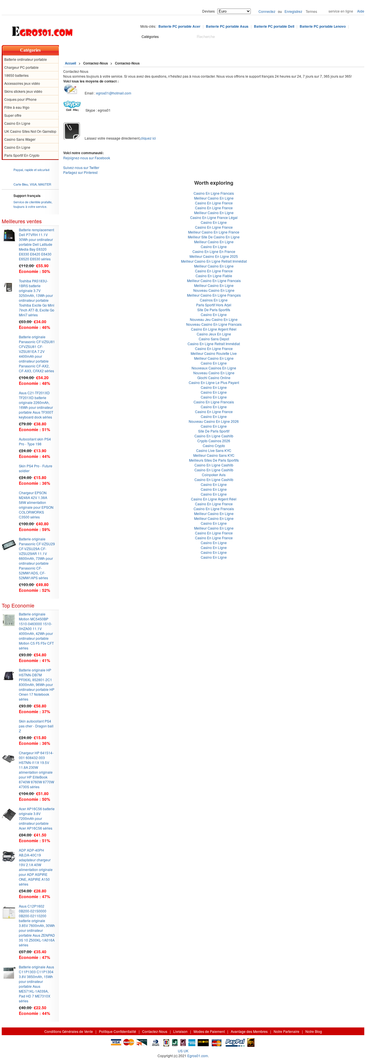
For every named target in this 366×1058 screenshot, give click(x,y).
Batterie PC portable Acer (179, 26)
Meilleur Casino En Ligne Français (214, 295)
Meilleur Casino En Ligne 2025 (214, 256)
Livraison (180, 1031)
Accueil (69, 50)
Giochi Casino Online (213, 377)
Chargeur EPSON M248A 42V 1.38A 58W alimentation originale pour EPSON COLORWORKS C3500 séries (36, 504)
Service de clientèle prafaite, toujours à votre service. (32, 204)
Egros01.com (197, 1055)
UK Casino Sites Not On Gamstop (30, 131)
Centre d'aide (95, 50)
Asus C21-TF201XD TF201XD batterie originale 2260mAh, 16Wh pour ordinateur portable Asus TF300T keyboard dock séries (36, 404)
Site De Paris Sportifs (213, 309)
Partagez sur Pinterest (80, 172)
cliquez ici (148, 138)
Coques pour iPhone (20, 99)
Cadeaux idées (158, 50)
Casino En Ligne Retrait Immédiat (214, 343)
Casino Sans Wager (19, 139)
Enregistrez (293, 11)
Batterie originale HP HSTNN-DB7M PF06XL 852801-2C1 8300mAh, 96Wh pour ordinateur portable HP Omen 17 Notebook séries (36, 684)
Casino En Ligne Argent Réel (213, 329)
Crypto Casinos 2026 (213, 440)
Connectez (266, 11)
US (180, 1050)
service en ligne (341, 11)
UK (186, 1050)
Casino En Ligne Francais (214, 193)
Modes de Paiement (209, 1031)
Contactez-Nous (154, 1031)
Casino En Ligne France (214, 202)
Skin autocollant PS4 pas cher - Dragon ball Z (36, 726)
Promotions (191, 50)
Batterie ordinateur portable (25, 59)
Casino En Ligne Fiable (214, 275)
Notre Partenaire (286, 1031)
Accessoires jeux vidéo (22, 83)
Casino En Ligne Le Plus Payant (214, 382)
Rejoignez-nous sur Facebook (86, 157)
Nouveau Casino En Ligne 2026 (214, 421)
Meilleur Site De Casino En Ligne (214, 236)
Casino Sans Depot (214, 338)
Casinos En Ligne (214, 299)
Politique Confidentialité (117, 1031)
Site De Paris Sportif (213, 431)
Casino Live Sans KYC (213, 450)
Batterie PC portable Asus (227, 26)
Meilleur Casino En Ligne (214, 198)
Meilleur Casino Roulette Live (214, 353)
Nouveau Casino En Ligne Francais (214, 324)
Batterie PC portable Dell (274, 26)
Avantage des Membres (249, 1031)
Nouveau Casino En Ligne (213, 290)
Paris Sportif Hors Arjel (213, 304)
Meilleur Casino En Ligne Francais (214, 280)
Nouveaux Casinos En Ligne (214, 367)
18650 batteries (16, 75)
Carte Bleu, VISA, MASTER (32, 184)
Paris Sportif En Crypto (21, 155)
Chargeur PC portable (21, 67)
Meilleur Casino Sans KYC (213, 455)
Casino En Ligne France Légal (214, 217)
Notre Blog (218, 50)
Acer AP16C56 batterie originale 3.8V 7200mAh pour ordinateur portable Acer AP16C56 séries (37, 818)
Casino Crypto (214, 445)
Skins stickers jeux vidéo (23, 91)
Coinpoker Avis (214, 474)
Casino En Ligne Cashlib (213, 435)
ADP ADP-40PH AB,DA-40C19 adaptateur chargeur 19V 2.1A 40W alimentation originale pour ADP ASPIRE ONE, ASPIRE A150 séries (36, 867)
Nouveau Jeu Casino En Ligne (214, 319)
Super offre (12, 115)
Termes (311, 11)
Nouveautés (126, 50)
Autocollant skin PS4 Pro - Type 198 (35, 441)
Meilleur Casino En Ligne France (213, 232)
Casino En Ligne (17, 123)
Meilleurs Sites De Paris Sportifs (214, 460)
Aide (360, 11)
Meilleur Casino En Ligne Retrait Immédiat (214, 261)
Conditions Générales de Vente (68, 1031)
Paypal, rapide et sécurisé (31, 169)
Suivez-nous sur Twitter (81, 167)
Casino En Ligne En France (213, 251)
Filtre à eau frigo (16, 107)
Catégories (30, 50)
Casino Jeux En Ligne (214, 333)
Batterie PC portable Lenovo (323, 26)
